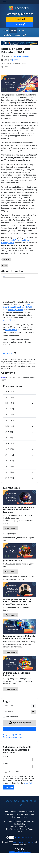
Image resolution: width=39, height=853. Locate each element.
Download (19, 19)
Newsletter (7, 35)
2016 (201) (9, 443)
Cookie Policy (19, 824)
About (17, 35)
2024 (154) (9, 403)
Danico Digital (11, 330)
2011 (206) (9, 472)
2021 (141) (9, 420)
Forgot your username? (12, 737)
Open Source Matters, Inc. (24, 842)
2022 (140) (9, 414)
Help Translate (12, 829)
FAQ (24, 35)
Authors (22, 30)
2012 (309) (9, 466)
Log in (19, 729)
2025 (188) (9, 397)
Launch (18, 24)
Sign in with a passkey (21, 722)
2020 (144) (9, 426)
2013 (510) (9, 460)
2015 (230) (9, 449)
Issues (13, 30)
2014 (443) (9, 455)
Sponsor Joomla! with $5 (19, 826)
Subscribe (9, 787)
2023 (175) (9, 409)
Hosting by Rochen (20, 851)
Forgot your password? (12, 734)
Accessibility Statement (13, 821)
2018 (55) (9, 432)
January (15, 60)
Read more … (11, 528)
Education (6, 259)
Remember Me (12, 717)
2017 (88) (9, 437)
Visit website (8, 353)
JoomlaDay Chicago (15, 310)
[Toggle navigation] (4, 2)
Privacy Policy (28, 783)
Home (5, 30)
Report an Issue (26, 829)
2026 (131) (9, 391)
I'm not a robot (14, 771)
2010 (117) (9, 478)
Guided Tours (8, 320)
